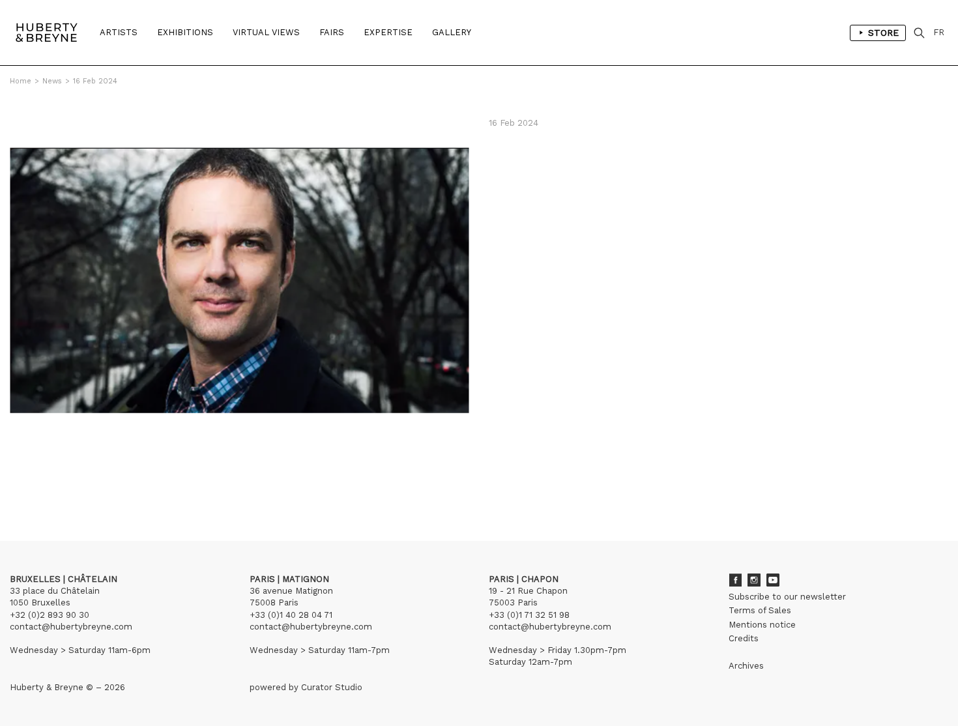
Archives (746, 666)
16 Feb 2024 (95, 81)
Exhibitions (185, 32)
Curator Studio (331, 687)
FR (938, 32)
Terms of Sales (760, 610)
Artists (119, 32)
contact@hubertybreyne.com (71, 627)
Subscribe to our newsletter (787, 597)
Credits (744, 638)
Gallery (451, 32)
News (52, 81)
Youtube (772, 580)
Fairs (331, 32)
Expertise (388, 32)
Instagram (754, 580)
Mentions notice (762, 625)
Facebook (735, 580)
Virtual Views (266, 32)
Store (883, 32)
